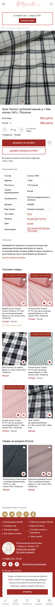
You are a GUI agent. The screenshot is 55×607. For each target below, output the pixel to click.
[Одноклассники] (33, 514)
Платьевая (32, 231)
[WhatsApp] (19, 514)
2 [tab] (24, 101)
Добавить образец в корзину (24, 151)
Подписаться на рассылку (34, 564)
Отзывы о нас (10, 526)
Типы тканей (36, 536)
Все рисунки (32, 219)
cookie (11, 579)
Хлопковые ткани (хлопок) (17, 28)
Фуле (29, 214)
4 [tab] (28, 101)
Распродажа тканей (13, 522)
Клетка (42, 219)
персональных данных (35, 579)
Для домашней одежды (38, 228)
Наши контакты (37, 526)
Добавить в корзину (24, 143)
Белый (30, 223)
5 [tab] (30, 101)
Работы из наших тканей (41, 522)
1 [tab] (22, 101)
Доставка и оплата (13, 533)
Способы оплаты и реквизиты (38, 531)
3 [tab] (26, 101)
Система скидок (11, 529)
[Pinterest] (26, 514)
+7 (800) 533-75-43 (12, 559)
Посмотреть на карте (26, 549)
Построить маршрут (25, 552)
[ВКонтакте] (4, 514)
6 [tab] (32, 101)
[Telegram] (12, 514)
